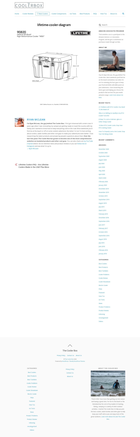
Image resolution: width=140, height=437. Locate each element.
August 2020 (103, 160)
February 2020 (103, 181)
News (100, 303)
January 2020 (103, 185)
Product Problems (104, 307)
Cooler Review (103, 278)
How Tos (103, 14)
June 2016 (102, 246)
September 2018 (104, 221)
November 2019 (104, 192)
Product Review (104, 310)
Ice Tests (73, 14)
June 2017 (102, 225)
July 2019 (101, 207)
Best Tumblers (103, 271)
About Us (113, 14)
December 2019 (104, 189)
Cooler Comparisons (59, 14)
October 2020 (103, 153)
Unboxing (102, 314)
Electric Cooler (103, 285)
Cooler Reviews (28, 14)
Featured (101, 292)
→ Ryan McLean (32, 149)
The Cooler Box (69, 359)
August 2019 (103, 203)
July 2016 (101, 243)
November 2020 (104, 149)
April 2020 (102, 174)
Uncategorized (103, 318)
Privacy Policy (61, 355)
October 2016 (103, 232)
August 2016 (103, 239)
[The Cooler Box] (29, 7)
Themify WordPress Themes (77, 361)
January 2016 (103, 254)
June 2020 (102, 167)
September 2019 (104, 199)
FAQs (95, 14)
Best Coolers (43, 14)
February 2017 (103, 228)
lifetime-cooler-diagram (54, 25)
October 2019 (103, 196)
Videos (101, 321)
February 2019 (103, 214)
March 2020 (102, 178)
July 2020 (101, 163)
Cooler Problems (104, 274)
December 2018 (104, 218)
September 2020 (104, 156)
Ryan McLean (36, 119)
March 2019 (102, 210)
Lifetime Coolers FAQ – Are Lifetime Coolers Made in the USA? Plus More (34, 165)
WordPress (65, 361)
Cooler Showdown (104, 282)
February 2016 (103, 250)
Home (17, 14)
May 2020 (102, 171)
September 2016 (104, 235)
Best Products (85, 14)
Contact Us (70, 355)
